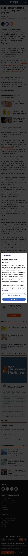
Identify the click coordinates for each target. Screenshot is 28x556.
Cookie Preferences (14, 295)
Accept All (14, 299)
